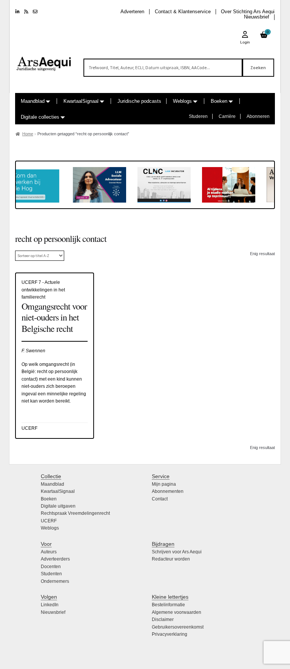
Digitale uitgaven (58, 506)
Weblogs (182, 101)
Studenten (51, 573)
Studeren (198, 116)
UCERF (49, 520)
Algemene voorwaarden (176, 612)
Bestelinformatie (168, 604)
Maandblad (33, 101)
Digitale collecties (40, 117)
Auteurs (49, 551)
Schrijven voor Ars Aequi (177, 551)
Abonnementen (168, 491)
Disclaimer (163, 619)
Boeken (219, 101)
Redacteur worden (171, 559)
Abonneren (258, 116)
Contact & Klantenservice (183, 11)
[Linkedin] (17, 11)
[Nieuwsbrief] (35, 11)
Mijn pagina (164, 484)
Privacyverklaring (169, 634)
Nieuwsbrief (256, 17)
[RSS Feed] (26, 11)
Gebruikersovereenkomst (178, 627)
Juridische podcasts (139, 101)
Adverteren (132, 11)
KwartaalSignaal (81, 101)
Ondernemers (55, 581)
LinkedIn (50, 604)
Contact (160, 499)
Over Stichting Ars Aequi (248, 11)
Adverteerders (55, 559)
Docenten (51, 566)
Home (27, 134)
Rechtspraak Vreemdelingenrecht (75, 513)
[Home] (44, 60)
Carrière (227, 116)
